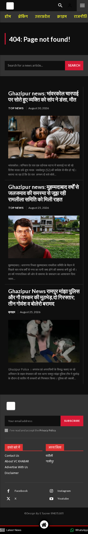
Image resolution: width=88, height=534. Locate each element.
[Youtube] (51, 499)
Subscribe (72, 420)
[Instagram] (51, 491)
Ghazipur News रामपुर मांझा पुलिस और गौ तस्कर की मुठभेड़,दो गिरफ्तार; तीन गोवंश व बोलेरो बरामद (44, 297)
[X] (8, 499)
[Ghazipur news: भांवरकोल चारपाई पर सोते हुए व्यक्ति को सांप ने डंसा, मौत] (44, 137)
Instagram (64, 491)
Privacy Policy (47, 430)
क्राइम (11, 312)
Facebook (21, 491)
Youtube (63, 498)
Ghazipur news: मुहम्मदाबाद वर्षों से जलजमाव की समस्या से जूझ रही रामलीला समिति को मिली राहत (43, 192)
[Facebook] (8, 491)
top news (15, 108)
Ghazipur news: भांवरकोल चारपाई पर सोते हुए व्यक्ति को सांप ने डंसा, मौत (43, 96)
